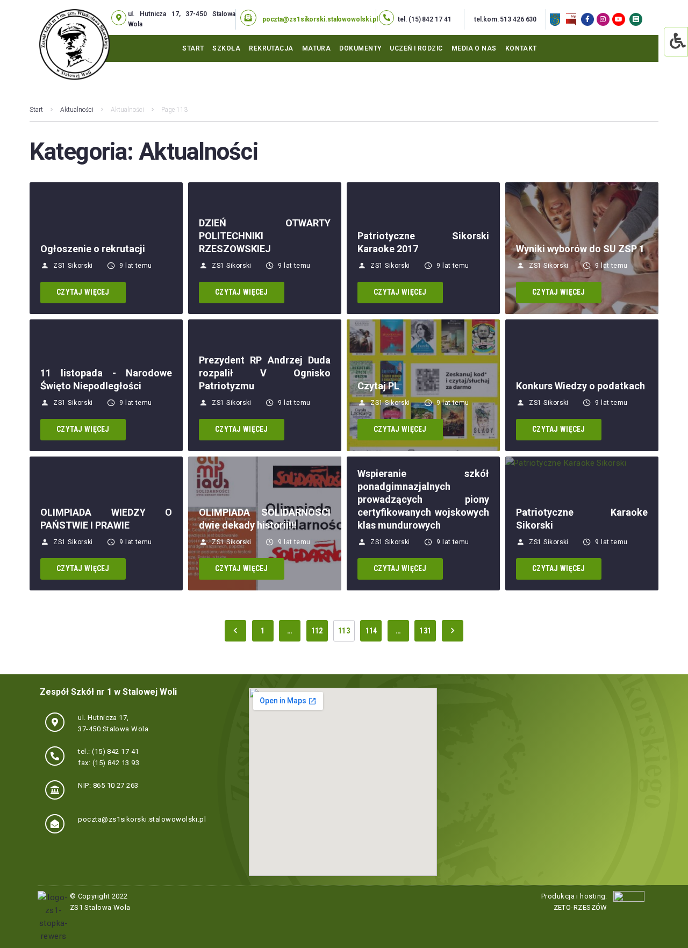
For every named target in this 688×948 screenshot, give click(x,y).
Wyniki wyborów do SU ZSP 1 (580, 248)
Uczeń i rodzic (416, 48)
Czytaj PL (378, 385)
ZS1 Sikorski (72, 265)
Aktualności (77, 109)
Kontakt (521, 48)
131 (425, 630)
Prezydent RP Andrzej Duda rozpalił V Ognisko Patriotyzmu (265, 372)
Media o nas (474, 48)
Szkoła (226, 48)
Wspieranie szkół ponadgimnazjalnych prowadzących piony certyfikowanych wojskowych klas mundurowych (423, 499)
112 (317, 630)
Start (193, 48)
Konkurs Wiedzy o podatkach (580, 385)
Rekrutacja (271, 48)
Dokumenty (360, 48)
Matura (316, 48)
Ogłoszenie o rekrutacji (92, 248)
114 (371, 630)
